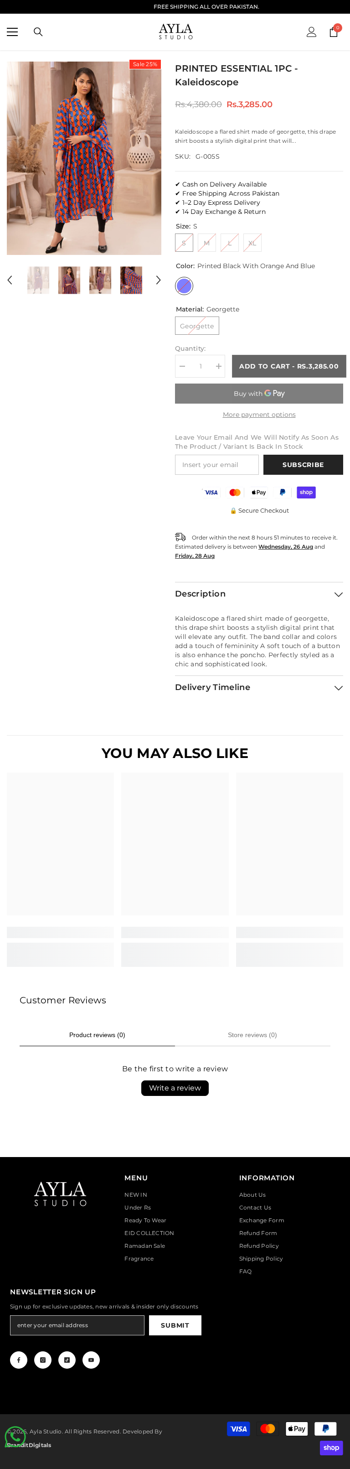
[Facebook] (18, 1360)
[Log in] (312, 32)
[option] (84, 158)
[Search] (38, 31)
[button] (9, 280)
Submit (175, 1325)
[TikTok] (67, 1360)
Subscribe (303, 465)
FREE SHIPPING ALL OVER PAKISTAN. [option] (175, 6)
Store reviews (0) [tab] (252, 1034)
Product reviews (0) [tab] (97, 1034)
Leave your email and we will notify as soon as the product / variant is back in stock (257, 442)
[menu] (12, 31)
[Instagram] (42, 1360)
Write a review (175, 1088)
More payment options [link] (259, 414)
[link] (60, 932)
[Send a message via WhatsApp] (15, 1437)
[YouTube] (91, 1360)
